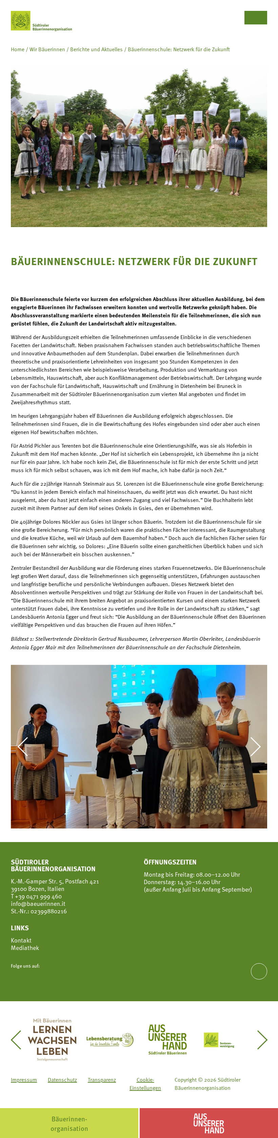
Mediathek (25, 947)
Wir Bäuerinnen (47, 49)
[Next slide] (251, 746)
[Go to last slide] (27, 746)
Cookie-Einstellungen (145, 1084)
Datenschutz (62, 1080)
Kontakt (21, 940)
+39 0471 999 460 (38, 895)
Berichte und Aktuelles (96, 49)
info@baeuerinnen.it (38, 903)
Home (17, 49)
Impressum (24, 1080)
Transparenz (102, 1080)
